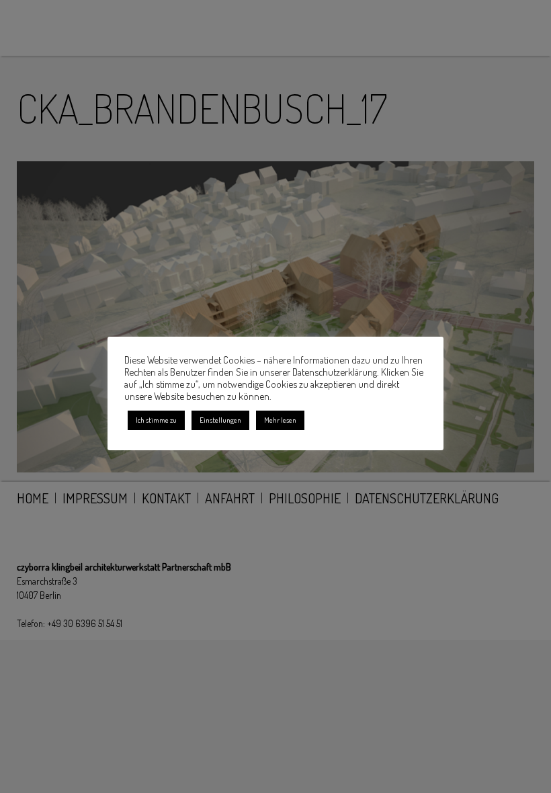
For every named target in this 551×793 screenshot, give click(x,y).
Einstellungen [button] (220, 420)
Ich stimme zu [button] (156, 420)
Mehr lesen (280, 420)
